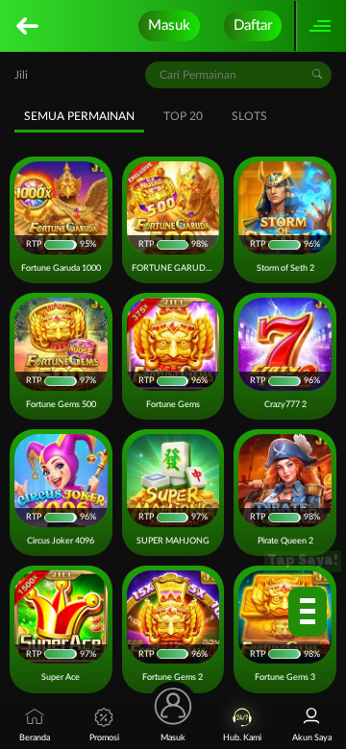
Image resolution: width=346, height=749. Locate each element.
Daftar (253, 25)
